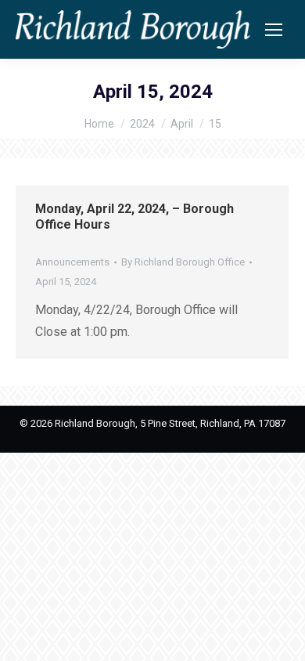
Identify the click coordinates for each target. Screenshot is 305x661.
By (183, 262)
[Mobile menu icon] (273, 29)
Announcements (72, 262)
